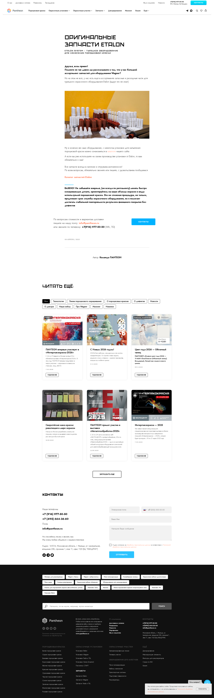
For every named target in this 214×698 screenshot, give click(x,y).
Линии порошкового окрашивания (85, 301)
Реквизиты (37, 3)
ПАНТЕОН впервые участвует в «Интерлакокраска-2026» (62, 351)
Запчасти (99, 10)
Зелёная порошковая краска (52, 684)
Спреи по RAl (147, 662)
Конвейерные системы (130, 577)
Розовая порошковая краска (52, 691)
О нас (9, 3)
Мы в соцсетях (149, 3)
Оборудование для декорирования (115, 582)
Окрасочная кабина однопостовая (154, 577)
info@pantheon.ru (52, 528)
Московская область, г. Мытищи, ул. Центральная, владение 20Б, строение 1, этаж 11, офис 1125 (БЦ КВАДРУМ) (156, 635)
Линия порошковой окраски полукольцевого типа (130, 588)
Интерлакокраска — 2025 (149, 425)
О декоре (49, 306)
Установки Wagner (82, 654)
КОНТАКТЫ (148, 619)
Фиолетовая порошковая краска (53, 688)
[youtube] (54, 628)
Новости (161, 3)
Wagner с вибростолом (91, 577)
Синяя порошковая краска (51, 680)
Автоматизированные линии (119, 651)
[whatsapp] (52, 555)
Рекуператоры (114, 680)
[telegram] (187, 10)
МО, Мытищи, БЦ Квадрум (178, 4)
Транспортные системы (117, 672)
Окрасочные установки (58, 10)
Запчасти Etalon (81, 676)
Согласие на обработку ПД (52, 636)
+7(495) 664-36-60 (150, 625)
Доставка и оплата (22, 3)
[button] (197, 10)
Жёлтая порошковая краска (52, 665)
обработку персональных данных (138, 545)
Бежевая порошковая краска (52, 658)
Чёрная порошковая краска (52, 677)
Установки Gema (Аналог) (85, 662)
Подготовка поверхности (117, 676)
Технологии (58, 301)
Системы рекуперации (64, 582)
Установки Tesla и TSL (83, 658)
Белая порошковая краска (51, 651)
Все (46, 301)
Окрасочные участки (81, 10)
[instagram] (51, 628)
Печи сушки (48, 582)
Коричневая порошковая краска (53, 662)
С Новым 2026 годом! (102, 349)
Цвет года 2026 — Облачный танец (150, 351)
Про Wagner (81, 306)
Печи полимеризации (111, 577)
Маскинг (128, 10)
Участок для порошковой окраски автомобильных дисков (63, 588)
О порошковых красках (118, 301)
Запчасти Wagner (82, 680)
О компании (115, 619)
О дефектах (139, 301)
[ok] (47, 628)
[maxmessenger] (191, 10)
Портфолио (113, 630)
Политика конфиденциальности (53, 634)
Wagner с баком (73, 577)
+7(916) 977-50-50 (177, 2)
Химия (137, 10)
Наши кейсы (65, 306)
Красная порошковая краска (52, 669)
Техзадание (49, 3)
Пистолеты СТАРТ (82, 665)
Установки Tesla (93, 588)
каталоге (111, 151)
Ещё (145, 10)
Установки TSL (156, 588)
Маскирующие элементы (152, 654)
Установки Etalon (49, 593)
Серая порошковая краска (51, 654)
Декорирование (115, 10)
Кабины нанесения (116, 668)
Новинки (110, 306)
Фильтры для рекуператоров (153, 658)
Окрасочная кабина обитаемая (87, 582)
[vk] (43, 628)
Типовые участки (115, 654)
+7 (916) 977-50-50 (54, 514)
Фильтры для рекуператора (53, 577)
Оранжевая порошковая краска (53, 673)
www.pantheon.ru (82, 633)
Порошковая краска (36, 10)
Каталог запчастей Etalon (78, 177)
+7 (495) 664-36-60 (55, 519)
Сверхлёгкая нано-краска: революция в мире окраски (60, 427)
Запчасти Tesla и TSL (83, 683)
